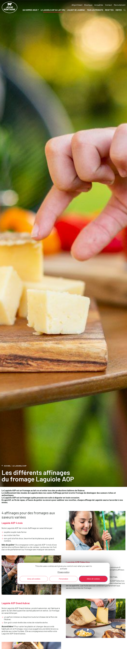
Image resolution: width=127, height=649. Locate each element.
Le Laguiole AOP (19, 466)
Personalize (63, 579)
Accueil (7, 466)
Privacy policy (63, 572)
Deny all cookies (33, 579)
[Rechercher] (124, 10)
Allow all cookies (93, 579)
